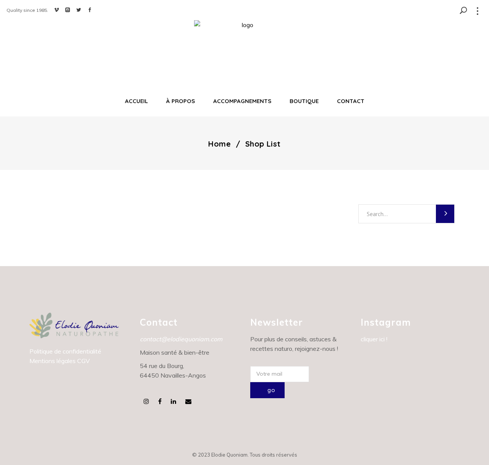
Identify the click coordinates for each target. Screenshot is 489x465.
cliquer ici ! (374, 339)
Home (219, 144)
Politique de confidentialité (65, 351)
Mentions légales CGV (59, 361)
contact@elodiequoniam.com (181, 339)
